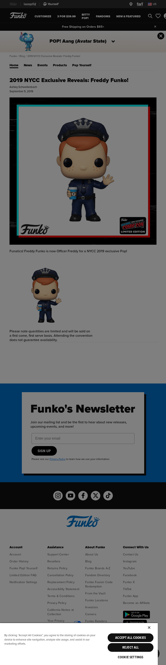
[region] (79, 644)
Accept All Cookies (130, 638)
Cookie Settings (130, 657)
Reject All (130, 647)
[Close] (149, 627)
